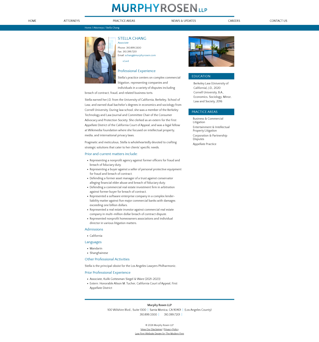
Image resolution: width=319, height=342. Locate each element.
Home (32, 21)
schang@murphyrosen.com (140, 55)
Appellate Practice (204, 144)
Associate (123, 42)
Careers (234, 21)
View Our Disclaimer (151, 329)
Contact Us (278, 21)
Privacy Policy (171, 329)
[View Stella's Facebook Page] (136, 62)
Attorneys (72, 21)
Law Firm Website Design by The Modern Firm (159, 333)
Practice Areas (124, 21)
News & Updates (183, 21)
